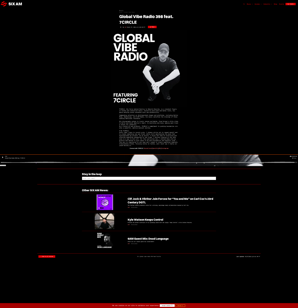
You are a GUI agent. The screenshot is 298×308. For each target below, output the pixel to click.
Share (153, 27)
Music (249, 4)
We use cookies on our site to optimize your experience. (135, 305)
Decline (180, 305)
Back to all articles (47, 256)
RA (159, 148)
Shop (275, 4)
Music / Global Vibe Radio (127, 12)
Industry (266, 4)
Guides (257, 4)
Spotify (155, 148)
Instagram (164, 148)
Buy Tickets (291, 4)
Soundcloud (148, 148)
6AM (125, 27)
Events (281, 4)
